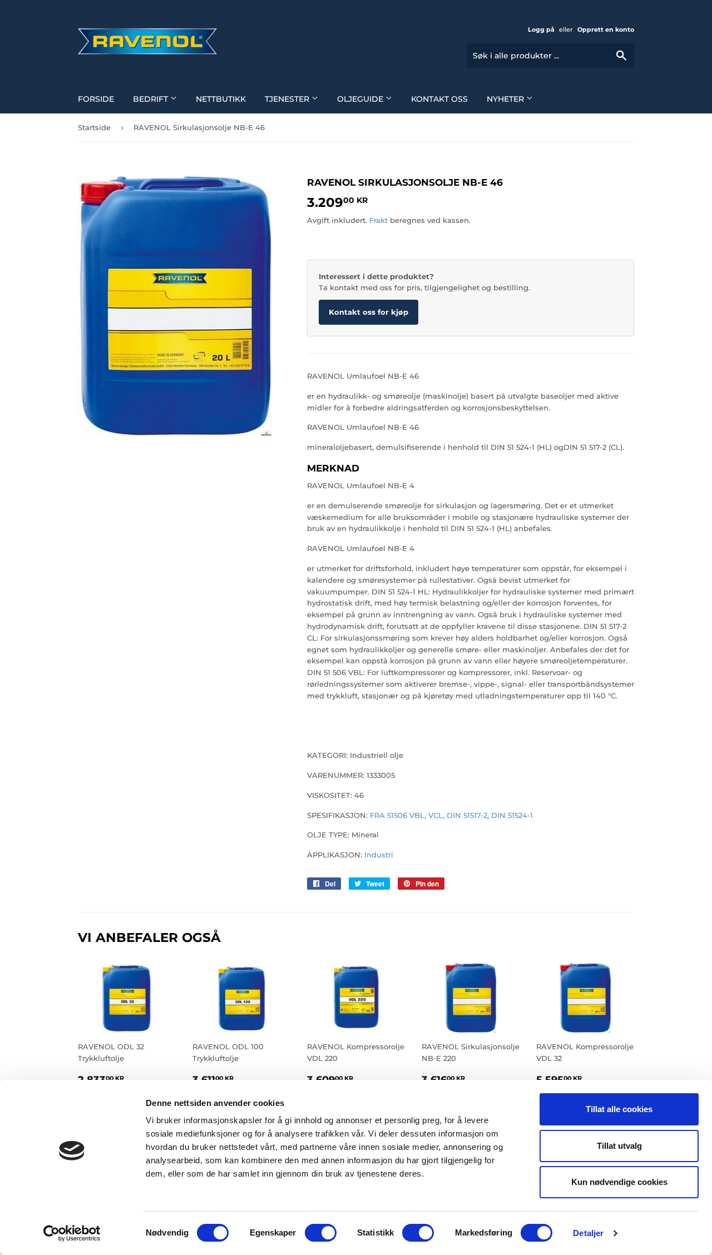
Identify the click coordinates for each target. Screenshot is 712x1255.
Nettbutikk (221, 99)
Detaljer (588, 1233)
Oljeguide (361, 99)
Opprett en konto (605, 29)
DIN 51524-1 (512, 815)
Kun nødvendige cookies (619, 1182)
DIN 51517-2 (467, 815)
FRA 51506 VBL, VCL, (406, 815)
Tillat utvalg (619, 1145)
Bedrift (151, 99)
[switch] (321, 1233)
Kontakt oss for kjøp (368, 311)
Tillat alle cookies (619, 1109)
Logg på (541, 29)
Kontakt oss (439, 99)
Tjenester (288, 99)
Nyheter (506, 99)
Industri (377, 854)
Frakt (378, 220)
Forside (96, 99)
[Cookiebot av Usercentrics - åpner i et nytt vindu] (72, 1233)
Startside (94, 127)
